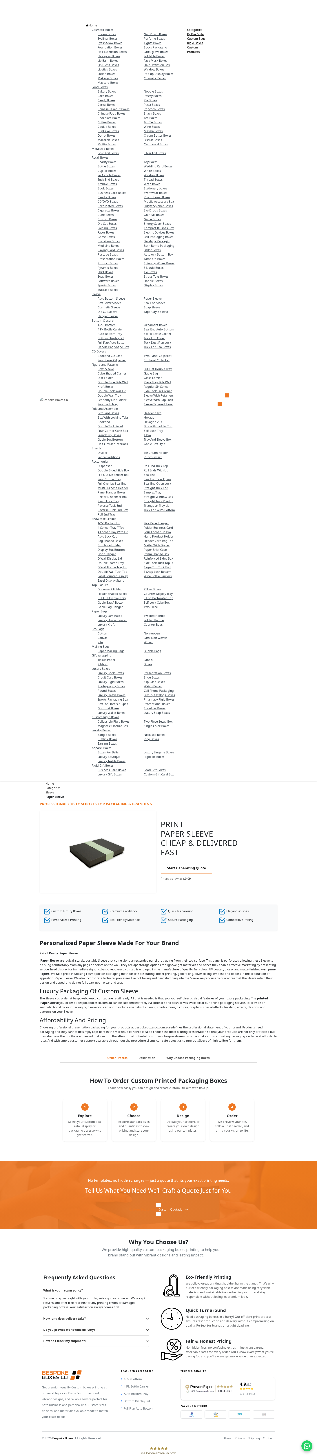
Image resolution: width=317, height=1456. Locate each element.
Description (147, 1058)
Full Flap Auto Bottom (139, 1408)
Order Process (117, 1058)
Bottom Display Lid (137, 1401)
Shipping (254, 1438)
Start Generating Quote (186, 868)
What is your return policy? (63, 1290)
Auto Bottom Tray (136, 1394)
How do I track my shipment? (64, 1341)
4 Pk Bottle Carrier (136, 1386)
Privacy (240, 1438)
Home (49, 784)
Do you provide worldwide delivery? (69, 1330)
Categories (53, 788)
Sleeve (49, 792)
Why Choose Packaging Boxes (188, 1058)
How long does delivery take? (64, 1318)
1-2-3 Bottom (133, 1379)
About (227, 1438)
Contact (268, 1438)
